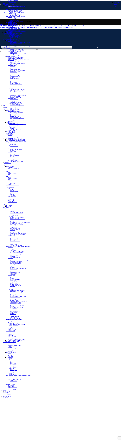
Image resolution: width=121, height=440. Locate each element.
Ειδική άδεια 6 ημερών (13, 227)
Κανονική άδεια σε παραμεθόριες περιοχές (16, 9)
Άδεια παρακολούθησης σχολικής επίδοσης (16, 20)
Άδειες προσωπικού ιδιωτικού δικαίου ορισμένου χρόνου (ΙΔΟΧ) (16, 141)
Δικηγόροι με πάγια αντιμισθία (12, 160)
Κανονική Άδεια (10, 7)
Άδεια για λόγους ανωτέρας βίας (15, 30)
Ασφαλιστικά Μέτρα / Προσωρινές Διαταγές (14, 51)
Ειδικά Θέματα (10, 152)
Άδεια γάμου (12, 77)
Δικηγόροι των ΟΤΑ (11, 60)
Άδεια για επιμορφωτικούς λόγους (15, 78)
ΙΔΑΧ (7, 171)
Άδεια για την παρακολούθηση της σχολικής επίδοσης (18, 95)
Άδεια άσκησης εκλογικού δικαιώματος (16, 35)
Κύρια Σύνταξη (10, 167)
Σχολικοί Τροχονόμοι (13, 151)
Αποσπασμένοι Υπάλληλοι (12, 320)
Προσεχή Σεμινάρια (7, 391)
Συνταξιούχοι (10, 180)
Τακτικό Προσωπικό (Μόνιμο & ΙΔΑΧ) (10, 61)
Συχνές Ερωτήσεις (7, 48)
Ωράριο (9, 29)
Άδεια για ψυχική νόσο (13, 23)
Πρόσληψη (9, 14)
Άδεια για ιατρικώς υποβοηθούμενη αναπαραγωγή (17, 70)
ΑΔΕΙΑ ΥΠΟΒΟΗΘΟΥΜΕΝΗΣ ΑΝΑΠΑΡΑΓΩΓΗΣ (18, 89)
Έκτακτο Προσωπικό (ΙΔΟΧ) (8, 388)
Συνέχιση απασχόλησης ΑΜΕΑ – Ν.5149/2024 (15, 15)
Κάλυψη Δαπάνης (10, 26)
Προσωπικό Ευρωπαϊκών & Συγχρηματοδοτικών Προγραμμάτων (16, 31)
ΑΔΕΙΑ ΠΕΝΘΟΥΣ (13, 113)
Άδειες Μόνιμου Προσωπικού (10, 131)
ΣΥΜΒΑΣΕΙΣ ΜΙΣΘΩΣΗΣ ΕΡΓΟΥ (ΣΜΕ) (12, 185)
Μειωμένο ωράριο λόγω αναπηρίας (15, 26)
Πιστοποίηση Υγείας (11, 16)
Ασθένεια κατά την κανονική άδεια (15, 248)
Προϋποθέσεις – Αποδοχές (14, 146)
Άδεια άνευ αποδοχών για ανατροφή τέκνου (16, 21)
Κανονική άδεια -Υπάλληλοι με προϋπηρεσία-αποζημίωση (18, 215)
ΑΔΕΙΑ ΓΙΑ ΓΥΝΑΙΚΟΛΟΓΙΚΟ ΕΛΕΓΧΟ (16, 108)
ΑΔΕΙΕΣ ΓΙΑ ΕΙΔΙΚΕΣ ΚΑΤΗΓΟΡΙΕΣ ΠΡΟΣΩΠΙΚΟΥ (14, 118)
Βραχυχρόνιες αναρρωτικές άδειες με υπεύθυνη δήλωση (18, 100)
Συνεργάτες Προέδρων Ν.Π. (12, 59)
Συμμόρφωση (12, 49)
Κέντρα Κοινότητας (11, 39)
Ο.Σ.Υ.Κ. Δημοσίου (9, 205)
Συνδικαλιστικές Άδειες (13, 74)
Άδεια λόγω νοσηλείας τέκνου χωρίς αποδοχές (17, 105)
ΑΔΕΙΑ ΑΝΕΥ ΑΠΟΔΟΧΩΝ (14, 116)
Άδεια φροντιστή (12, 306)
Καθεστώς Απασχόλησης (13, 54)
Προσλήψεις (10, 358)
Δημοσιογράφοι (10, 121)
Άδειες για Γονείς (10, 132)
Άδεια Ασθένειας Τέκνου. (14, 99)
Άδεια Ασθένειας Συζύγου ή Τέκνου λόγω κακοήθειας (18, 268)
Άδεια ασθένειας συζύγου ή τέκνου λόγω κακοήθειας (18, 233)
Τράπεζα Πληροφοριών (7, 5)
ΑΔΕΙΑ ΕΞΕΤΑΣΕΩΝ (13, 117)
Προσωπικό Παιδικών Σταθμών (13, 123)
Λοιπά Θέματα (10, 170)
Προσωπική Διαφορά (13, 142)
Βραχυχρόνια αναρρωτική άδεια (14, 255)
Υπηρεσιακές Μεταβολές (12, 18)
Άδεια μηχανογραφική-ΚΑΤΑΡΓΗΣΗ (15, 40)
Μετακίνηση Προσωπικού (12, 349)
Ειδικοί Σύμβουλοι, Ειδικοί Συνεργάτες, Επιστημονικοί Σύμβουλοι (20, 42)
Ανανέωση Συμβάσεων (13, 34)
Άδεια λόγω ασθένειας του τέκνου (15, 96)
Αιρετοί (9, 153)
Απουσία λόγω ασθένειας (14, 300)
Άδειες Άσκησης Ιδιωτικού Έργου (15, 111)
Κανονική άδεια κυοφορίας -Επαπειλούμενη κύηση (17, 16)
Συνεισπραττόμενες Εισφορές (12, 5)
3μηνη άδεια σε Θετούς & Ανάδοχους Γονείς (16, 58)
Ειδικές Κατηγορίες (9, 137)
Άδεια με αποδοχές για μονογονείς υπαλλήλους (17, 14)
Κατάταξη (11, 48)
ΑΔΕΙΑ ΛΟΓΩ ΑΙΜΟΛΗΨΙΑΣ (14, 109)
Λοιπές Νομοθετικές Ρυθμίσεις (12, 202)
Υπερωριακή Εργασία (13, 144)
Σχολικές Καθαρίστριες (9, 357)
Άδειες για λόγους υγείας (12, 136)
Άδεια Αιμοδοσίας (12, 66)
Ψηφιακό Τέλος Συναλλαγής (14, 191)
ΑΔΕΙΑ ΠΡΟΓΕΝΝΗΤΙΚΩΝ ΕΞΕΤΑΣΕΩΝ (16, 90)
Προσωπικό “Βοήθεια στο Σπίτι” (11, 22)
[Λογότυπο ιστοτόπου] (3, 9)
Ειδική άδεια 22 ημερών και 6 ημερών (15, 101)
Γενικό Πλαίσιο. (12, 256)
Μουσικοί (9, 122)
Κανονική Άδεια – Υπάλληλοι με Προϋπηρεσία (17, 49)
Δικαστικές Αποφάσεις (11, 47)
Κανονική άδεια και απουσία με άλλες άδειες (16, 10)
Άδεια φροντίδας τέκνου (13, 294)
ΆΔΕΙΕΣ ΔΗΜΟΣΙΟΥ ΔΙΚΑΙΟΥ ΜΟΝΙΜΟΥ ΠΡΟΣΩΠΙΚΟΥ (15, 6)
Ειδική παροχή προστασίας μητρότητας (16, 293)
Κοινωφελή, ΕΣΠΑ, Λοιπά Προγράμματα (16, 33)
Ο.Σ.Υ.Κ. (5, 38)
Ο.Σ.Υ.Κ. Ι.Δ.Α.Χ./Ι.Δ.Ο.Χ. (10, 206)
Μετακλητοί (10, 41)
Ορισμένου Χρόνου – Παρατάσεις (15, 147)
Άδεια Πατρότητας (12, 62)
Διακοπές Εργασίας (13, 250)
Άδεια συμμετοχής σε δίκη (14, 37)
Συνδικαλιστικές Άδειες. (13, 112)
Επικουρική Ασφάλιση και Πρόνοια (13, 0)
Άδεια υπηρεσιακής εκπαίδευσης (15, 36)
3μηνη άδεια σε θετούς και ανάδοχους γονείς (16, 18)
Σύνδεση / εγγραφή (5, 397)
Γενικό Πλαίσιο (10, 287)
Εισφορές (9, 10)
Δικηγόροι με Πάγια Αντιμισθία (12, 196)
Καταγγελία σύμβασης (13, 52)
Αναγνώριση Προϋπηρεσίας (14, 7)
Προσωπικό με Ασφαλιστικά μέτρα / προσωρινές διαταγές (17, 124)
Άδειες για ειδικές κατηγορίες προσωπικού (12, 341)
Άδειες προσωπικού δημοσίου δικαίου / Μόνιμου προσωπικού (15, 139)
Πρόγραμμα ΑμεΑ (11, 373)
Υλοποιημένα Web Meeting (8, 28)
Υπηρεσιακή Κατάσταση (13, 38)
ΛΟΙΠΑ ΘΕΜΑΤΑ (9, 198)
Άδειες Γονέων (10, 88)
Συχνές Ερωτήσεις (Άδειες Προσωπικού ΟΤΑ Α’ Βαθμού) (13, 138)
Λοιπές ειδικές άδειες (11, 135)
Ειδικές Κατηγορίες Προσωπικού (9, 12)
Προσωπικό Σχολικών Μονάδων (13, 325)
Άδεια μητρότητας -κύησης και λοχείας (16, 17)
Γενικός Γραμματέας (11, 57)
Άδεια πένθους (12, 81)
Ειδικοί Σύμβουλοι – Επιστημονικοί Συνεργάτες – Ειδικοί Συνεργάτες (18, 120)
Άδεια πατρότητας (12, 92)
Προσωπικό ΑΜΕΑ (9, 13)
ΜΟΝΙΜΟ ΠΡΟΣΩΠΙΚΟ (10, 166)
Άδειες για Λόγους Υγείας (12, 129)
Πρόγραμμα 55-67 (11, 44)
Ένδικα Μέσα (12, 50)
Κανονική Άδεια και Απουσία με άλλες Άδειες (17, 50)
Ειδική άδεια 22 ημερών (13, 72)
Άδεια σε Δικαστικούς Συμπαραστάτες (15, 102)
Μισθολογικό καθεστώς (13, 53)
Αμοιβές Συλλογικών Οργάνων (14, 155)
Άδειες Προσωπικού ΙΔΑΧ (10, 133)
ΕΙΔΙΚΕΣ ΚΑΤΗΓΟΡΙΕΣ (10, 187)
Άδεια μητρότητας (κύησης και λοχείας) (16, 91)
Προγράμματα (10, 148)
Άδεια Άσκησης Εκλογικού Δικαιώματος (16, 75)
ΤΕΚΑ (9, 1)
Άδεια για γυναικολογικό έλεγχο (15, 28)
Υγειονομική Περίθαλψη (11, 2)
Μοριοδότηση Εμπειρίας (11, 24)
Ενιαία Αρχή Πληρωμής (11, 200)
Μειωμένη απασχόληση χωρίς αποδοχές (16, 84)
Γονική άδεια (12, 94)
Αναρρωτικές (10, 145)
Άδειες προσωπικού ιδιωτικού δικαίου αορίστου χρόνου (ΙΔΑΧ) (15, 140)
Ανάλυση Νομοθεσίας (7, 47)
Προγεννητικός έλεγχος (13, 64)
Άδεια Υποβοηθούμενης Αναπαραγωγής (16, 103)
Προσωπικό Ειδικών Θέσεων (10, 56)
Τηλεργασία (10, 17)
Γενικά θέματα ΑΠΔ (11, 199)
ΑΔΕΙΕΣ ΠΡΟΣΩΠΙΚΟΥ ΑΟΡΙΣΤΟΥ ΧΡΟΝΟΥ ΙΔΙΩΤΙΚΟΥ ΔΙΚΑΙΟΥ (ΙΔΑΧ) (18, 246)
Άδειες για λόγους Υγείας (12, 65)
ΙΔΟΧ (7, 16)
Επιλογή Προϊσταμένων (11, 20)
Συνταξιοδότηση (10, 21)
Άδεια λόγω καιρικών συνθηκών (15, 39)
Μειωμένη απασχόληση (13, 107)
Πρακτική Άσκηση (12, 150)
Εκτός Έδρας (12, 156)
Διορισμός (9, 23)
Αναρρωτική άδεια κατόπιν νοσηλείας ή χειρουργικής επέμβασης (19, 254)
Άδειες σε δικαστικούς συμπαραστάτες (16, 228)
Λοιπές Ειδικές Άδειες (11, 32)
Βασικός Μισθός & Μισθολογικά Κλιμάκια (16, 18)
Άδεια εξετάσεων (12, 240)
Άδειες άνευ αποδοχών (13, 82)
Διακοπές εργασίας (13, 11)
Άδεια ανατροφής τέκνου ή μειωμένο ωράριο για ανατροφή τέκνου (20, 59)
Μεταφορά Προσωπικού (11, 355)
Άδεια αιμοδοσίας (12, 230)
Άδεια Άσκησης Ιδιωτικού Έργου (15, 68)
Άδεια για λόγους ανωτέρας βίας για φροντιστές (17, 106)
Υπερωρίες (9, 143)
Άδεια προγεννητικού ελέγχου (14, 218)
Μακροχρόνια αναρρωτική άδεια (15, 55)
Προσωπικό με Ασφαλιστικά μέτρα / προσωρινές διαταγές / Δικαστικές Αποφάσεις (18, 46)
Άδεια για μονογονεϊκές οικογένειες (15, 97)
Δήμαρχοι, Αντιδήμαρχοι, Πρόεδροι (15, 154)
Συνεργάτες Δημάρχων (11, 58)
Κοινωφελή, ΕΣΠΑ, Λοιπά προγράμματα (16, 181)
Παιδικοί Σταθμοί (10, 32)
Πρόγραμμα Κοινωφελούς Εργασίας (13, 45)
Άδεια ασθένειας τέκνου (13, 29)
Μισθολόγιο (10, 30)
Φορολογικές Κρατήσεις (11, 201)
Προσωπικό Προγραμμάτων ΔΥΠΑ (11, 43)
